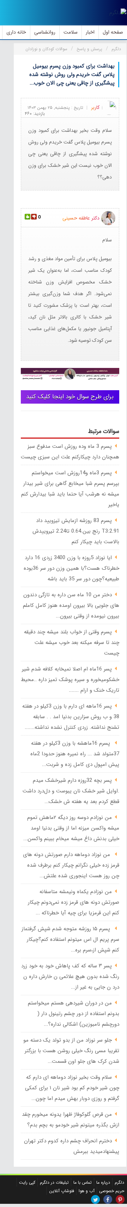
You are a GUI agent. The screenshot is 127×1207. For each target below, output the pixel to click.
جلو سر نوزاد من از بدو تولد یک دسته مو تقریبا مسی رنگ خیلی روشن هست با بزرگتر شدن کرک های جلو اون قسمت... (71, 1051)
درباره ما (103, 1182)
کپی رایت (27, 1182)
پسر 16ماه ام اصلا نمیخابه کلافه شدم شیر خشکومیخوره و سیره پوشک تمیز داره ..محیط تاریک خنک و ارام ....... (70, 680)
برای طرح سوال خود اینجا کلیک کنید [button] (70, 397)
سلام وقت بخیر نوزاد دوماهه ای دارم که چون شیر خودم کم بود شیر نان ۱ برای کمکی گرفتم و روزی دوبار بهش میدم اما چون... (72, 1088)
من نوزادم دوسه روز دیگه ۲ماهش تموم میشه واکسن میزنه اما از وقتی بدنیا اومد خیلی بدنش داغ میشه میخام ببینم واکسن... (71, 828)
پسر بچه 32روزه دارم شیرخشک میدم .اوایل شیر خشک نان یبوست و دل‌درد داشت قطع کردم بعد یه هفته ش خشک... (71, 791)
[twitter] (95, 1199)
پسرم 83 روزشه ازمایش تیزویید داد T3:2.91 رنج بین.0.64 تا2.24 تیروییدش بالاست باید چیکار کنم (75, 531)
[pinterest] (120, 1199)
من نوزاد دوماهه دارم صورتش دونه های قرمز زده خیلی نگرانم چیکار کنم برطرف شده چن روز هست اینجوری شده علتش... (71, 865)
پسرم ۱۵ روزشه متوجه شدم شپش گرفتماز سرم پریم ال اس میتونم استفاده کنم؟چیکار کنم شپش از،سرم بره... (70, 939)
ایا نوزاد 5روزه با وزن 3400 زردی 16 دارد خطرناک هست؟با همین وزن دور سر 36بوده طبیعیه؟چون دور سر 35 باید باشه (71, 568)
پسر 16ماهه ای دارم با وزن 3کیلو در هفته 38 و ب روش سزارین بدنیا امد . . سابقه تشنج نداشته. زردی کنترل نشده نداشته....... (70, 717)
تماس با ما (82, 1182)
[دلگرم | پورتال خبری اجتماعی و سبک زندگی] (117, 12)
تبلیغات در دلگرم (54, 1182)
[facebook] (107, 1199)
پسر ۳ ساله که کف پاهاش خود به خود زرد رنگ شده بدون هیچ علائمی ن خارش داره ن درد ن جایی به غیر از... (70, 976)
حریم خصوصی (111, 1191)
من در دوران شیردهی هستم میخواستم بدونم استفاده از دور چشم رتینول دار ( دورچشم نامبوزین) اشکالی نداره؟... (73, 1014)
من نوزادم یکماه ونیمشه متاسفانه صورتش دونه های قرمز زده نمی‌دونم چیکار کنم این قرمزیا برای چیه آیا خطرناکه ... (73, 902)
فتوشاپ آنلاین (61, 1191)
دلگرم (119, 1182)
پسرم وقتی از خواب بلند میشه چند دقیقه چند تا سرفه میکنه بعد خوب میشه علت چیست (71, 642)
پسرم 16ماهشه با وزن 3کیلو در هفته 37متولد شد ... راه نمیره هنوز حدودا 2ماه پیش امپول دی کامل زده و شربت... (74, 754)
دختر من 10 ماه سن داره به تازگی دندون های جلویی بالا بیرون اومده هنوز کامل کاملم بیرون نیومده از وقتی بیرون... (71, 605)
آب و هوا (87, 1191)
